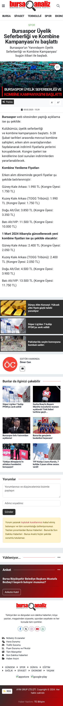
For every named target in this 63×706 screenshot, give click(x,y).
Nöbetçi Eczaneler (15, 638)
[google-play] (39, 677)
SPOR (48, 16)
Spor (31, 25)
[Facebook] (20, 628)
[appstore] (22, 677)
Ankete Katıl (12, 592)
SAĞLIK (9, 670)
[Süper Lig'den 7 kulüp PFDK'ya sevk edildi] (16, 393)
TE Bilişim (39, 701)
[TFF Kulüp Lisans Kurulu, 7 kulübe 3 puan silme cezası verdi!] (47, 451)
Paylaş (9, 102)
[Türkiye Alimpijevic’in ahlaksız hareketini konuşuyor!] (16, 451)
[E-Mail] (22, 368)
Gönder (9, 511)
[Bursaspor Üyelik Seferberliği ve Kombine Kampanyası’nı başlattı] (31, 79)
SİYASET (19, 16)
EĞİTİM (46, 667)
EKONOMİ (36, 670)
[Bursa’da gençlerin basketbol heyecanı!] (47, 425)
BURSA (6, 16)
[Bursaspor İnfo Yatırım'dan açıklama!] (16, 425)
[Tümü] (58, 557)
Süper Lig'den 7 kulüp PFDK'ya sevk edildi (13, 405)
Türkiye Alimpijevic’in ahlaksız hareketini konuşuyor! (13, 464)
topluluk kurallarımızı (32, 522)
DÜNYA (34, 667)
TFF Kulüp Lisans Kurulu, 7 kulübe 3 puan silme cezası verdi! (46, 464)
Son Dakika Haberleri (17, 655)
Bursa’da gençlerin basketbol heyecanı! (42, 436)
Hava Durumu (13, 641)
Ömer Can (25, 362)
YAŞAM (50, 670)
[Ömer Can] (10, 364)
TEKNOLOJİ (34, 16)
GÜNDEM (10, 667)
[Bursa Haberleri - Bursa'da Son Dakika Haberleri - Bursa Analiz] (30, 6)
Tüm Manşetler (14, 651)
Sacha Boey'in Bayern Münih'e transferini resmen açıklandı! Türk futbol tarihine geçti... (46, 408)
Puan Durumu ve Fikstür (18, 648)
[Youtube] (37, 628)
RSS (8, 691)
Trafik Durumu (13, 645)
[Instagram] (31, 628)
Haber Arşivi (12, 658)
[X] (25, 628)
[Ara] (58, 6)
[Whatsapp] (42, 628)
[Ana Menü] (3, 5)
